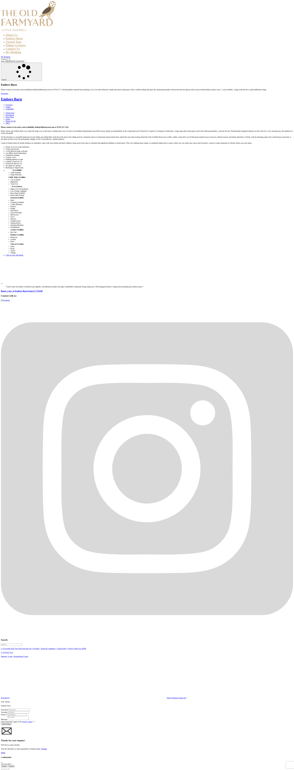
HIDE (3, 753)
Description (10, 115)
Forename (4, 710)
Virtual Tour (14, 42)
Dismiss (44, 749)
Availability (10, 109)
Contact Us (13, 48)
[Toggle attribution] (2, 283)
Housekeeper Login (21, 656)
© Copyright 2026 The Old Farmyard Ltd (16, 649)
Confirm (11, 766)
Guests (3, 59)
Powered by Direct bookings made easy (94, 698)
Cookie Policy (62, 649)
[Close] (2, 762)
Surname (4, 712)
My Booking (13, 52)
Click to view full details (14, 255)
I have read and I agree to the (17, 722)
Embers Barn (14, 38)
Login (10, 656)
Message (4, 719)
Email (3, 715)
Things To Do (11, 121)
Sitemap (4, 656)
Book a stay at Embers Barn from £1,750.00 (22, 291)
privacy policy (27, 722)
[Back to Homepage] (28, 30)
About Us (12, 35)
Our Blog (36, 649)
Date (2, 61)
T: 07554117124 (7, 653)
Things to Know (16, 45)
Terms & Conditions (48, 649)
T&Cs (8, 123)
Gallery (8, 107)
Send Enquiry (6, 724)
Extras (8, 119)
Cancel (4, 766)
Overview (9, 105)
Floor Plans (10, 117)
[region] (147, 269)
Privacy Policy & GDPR (77, 649)
